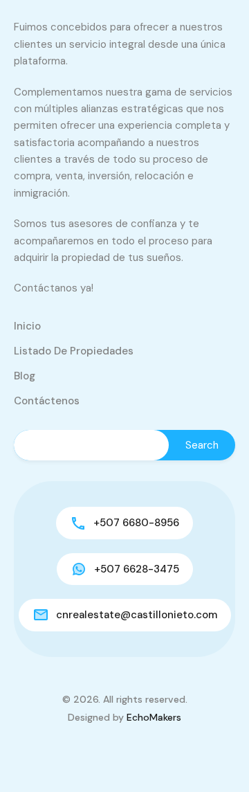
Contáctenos (47, 401)
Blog (24, 376)
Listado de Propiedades (73, 351)
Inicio (27, 326)
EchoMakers (154, 717)
